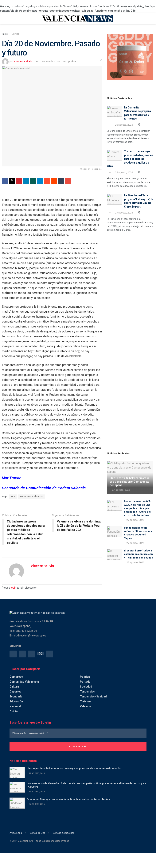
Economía (16, 696)
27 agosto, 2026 (121, 489)
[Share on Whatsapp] (33, 181)
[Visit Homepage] (78, 18)
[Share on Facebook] (5, 181)
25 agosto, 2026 (124, 172)
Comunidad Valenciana (24, 681)
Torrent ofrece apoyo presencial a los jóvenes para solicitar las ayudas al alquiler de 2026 (130, 159)
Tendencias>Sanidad (93, 696)
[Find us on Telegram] (31, 654)
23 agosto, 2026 (124, 212)
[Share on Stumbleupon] (47, 181)
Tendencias (87, 691)
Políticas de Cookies (63, 832)
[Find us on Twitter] (40, 653)
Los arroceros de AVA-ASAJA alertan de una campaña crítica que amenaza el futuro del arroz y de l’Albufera (137, 508)
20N (13, 496)
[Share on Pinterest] (19, 181)
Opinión (16, 34)
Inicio (5, 34)
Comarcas (16, 676)
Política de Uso (37, 832)
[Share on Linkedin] (26, 181)
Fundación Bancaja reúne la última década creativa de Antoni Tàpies (68, 799)
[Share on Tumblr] (61, 181)
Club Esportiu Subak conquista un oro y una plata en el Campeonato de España (130, 481)
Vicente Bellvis (23, 61)
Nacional (15, 706)
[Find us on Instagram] (22, 654)
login (13, 587)
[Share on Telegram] (40, 181)
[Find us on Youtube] (49, 654)
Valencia (85, 706)
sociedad (86, 686)
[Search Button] (144, 18)
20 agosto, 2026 (124, 124)
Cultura (14, 686)
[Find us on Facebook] (13, 654)
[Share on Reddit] (54, 181)
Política (85, 676)
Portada (85, 681)
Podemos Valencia (31, 496)
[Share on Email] (68, 181)
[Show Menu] (11, 18)
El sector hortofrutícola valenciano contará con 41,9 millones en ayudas (138, 554)
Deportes (15, 691)
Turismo (85, 701)
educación (16, 701)
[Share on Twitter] (12, 181)
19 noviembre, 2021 (50, 61)
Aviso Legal (16, 832)
